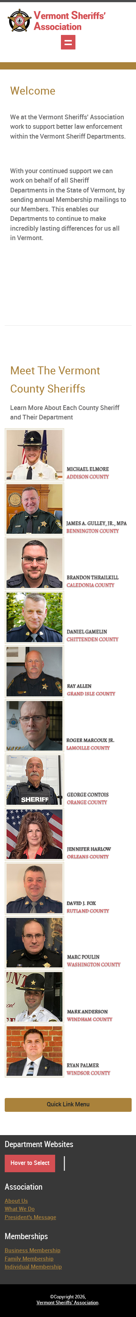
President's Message (30, 1218)
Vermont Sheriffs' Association (67, 1302)
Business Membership (33, 1251)
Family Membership (29, 1259)
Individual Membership (33, 1267)
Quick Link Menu (68, 1105)
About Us (16, 1201)
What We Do (20, 1209)
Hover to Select (30, 1163)
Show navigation (68, 42)
